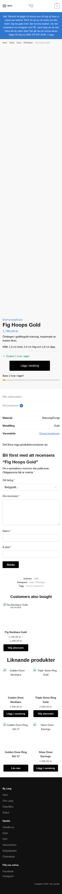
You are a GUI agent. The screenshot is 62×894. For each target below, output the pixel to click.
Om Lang (8, 800)
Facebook (8, 871)
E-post (7, 547)
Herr (5, 838)
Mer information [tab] (12, 396)
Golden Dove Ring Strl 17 (16, 754)
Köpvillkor (8, 806)
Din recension (11, 496)
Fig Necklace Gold (16, 632)
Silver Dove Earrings (46, 754)
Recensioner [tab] (12, 405)
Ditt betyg (9, 480)
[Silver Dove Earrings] (45, 735)
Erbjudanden (10, 850)
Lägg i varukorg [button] (16, 713)
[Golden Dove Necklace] (15, 681)
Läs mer (15, 768)
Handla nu (8, 827)
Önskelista (9, 856)
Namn (7, 530)
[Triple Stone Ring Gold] (45, 681)
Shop (11, 43)
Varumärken (9, 844)
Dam (19, 43)
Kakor (6, 812)
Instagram (8, 876)
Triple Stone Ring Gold (45, 699)
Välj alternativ (16, 647)
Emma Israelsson (13, 319)
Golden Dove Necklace (16, 699)
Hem (5, 43)
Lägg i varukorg (30, 365)
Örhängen (28, 43)
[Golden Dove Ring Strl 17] (15, 735)
